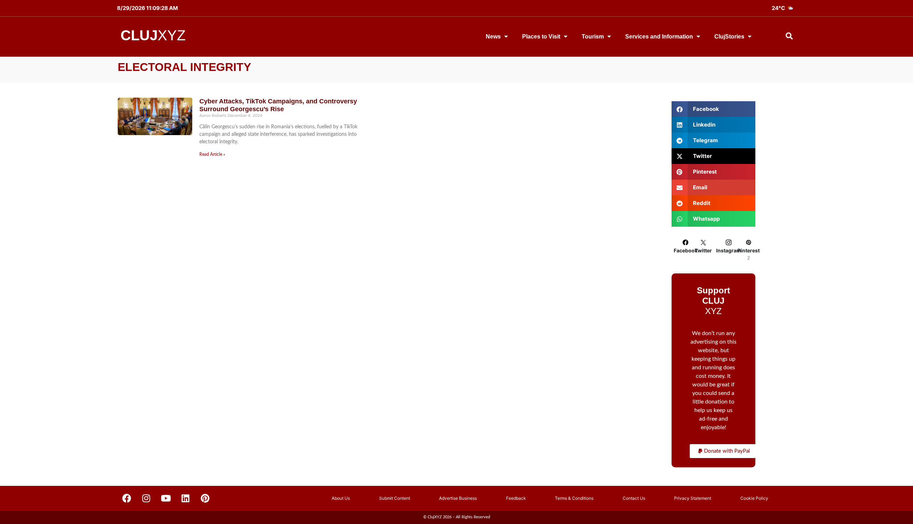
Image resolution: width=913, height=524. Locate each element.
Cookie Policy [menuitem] (754, 498)
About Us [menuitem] (341, 498)
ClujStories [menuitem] (729, 37)
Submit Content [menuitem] (394, 498)
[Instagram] (146, 498)
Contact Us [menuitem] (634, 498)
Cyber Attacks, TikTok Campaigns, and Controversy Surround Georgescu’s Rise (278, 105)
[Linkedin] (185, 498)
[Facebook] (127, 498)
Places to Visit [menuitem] (541, 37)
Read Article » (212, 154)
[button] (724, 451)
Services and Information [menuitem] (659, 37)
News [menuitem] (493, 37)
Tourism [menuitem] (593, 37)
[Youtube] (166, 498)
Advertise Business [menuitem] (458, 498)
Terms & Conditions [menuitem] (574, 498)
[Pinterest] (205, 498)
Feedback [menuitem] (516, 498)
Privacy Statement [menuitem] (692, 498)
